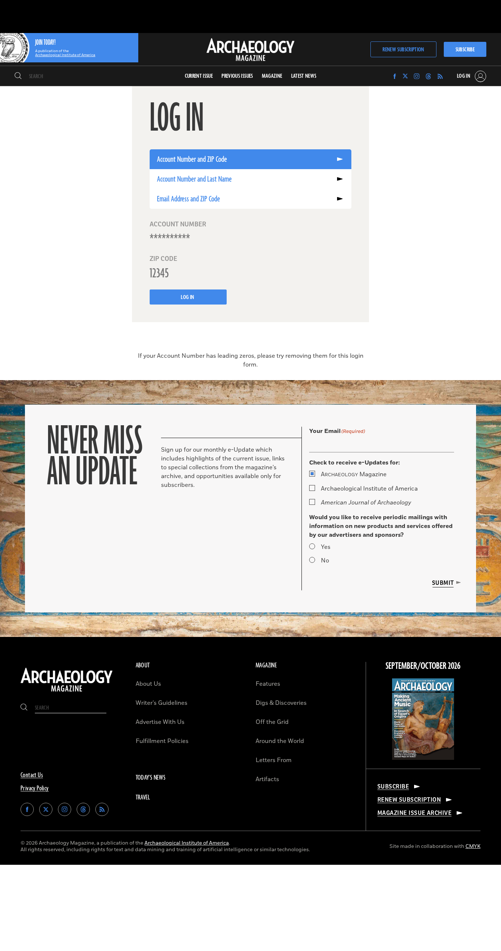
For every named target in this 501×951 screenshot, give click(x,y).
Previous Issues (237, 76)
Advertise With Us (160, 722)
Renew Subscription (403, 50)
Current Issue (199, 76)
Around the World (280, 741)
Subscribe (465, 50)
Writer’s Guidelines (161, 703)
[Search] (18, 76)
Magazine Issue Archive (414, 813)
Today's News (151, 777)
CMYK (472, 846)
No (325, 561)
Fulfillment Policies (162, 741)
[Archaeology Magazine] (67, 692)
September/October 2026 (423, 666)
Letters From (274, 760)
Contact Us (32, 775)
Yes (325, 547)
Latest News (304, 76)
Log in (188, 297)
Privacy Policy (35, 788)
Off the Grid (272, 722)
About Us (148, 684)
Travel (143, 797)
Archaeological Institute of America (369, 489)
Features (268, 684)
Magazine (354, 474)
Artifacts (267, 779)
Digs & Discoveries (281, 703)
